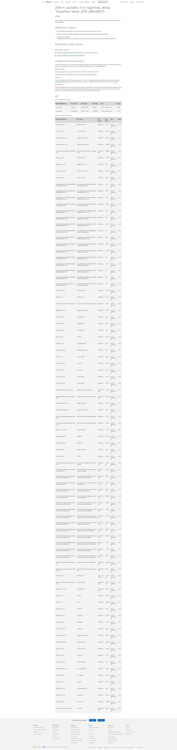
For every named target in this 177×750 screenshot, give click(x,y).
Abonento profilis (55, 727)
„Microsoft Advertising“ (92, 738)
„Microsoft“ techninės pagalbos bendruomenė (115, 734)
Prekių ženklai (114, 747)
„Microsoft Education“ (74, 727)
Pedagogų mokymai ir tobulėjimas (76, 738)
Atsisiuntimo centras (55, 729)
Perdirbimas (54, 736)
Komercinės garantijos (56, 738)
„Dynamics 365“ (91, 734)
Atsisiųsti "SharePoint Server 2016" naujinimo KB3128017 (71, 55)
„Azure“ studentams (74, 742)
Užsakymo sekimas (55, 734)
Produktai (67, 1)
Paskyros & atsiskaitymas (84, 1)
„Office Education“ (74, 736)
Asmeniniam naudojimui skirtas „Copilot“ (40, 729)
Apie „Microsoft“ (129, 729)
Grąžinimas (54, 731)
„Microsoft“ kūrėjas (111, 727)
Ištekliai (93, 1)
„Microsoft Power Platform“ (112, 738)
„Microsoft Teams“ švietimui (75, 731)
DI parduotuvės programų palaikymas (114, 731)
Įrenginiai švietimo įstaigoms (76, 729)
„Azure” (89, 731)
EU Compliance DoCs (130, 747)
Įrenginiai (74, 1)
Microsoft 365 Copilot (92, 740)
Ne (101, 720)
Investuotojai (128, 734)
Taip (93, 720)
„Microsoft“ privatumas (130, 731)
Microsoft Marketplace (111, 736)
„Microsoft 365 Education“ (75, 734)
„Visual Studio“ (110, 742)
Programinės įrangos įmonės (112, 740)
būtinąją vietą (60, 22)
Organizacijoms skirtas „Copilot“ (38, 727)
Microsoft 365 (56, 1)
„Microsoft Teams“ (91, 742)
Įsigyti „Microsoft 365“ (102, 1)
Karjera (127, 727)
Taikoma (58, 16)
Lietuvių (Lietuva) (38, 746)
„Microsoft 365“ (91, 736)
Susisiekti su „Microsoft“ (92, 747)
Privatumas (100, 747)
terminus (75, 80)
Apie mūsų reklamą (122, 747)
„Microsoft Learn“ (111, 729)
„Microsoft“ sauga (91, 729)
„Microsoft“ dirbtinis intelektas (93, 727)
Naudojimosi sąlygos (107, 747)
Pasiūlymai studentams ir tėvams (76, 740)
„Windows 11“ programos (37, 734)
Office (62, 1)
